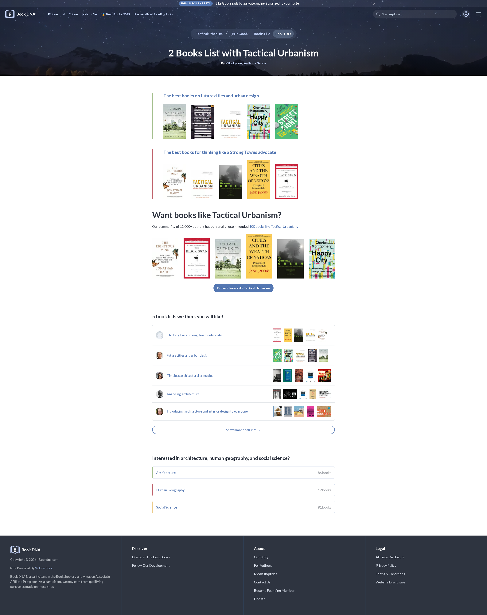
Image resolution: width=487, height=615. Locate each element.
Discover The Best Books (151, 557)
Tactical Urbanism (209, 34)
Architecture (166, 473)
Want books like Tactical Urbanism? (217, 215)
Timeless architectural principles (190, 376)
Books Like (262, 34)
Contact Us (262, 582)
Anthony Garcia (255, 63)
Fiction (53, 14)
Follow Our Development (151, 565)
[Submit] (377, 14)
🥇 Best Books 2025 (116, 14)
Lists (283, 34)
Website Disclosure (390, 582)
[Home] (23, 14)
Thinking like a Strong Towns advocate (194, 335)
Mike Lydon (233, 63)
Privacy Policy (386, 565)
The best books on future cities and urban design (211, 95)
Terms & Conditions (390, 574)
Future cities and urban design (188, 355)
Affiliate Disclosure (390, 557)
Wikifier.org (44, 568)
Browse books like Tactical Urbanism (243, 288)
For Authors (263, 565)
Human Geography (170, 490)
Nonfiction (70, 14)
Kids (85, 14)
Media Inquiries (265, 574)
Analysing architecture (183, 394)
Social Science (166, 507)
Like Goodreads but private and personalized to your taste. (258, 3)
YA (95, 14)
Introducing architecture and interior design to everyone (207, 411)
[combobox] (415, 14)
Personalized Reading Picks (153, 14)
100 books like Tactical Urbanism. (273, 226)
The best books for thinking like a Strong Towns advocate (219, 152)
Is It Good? (240, 34)
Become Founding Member (274, 590)
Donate (259, 599)
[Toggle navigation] (478, 14)
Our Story (261, 557)
